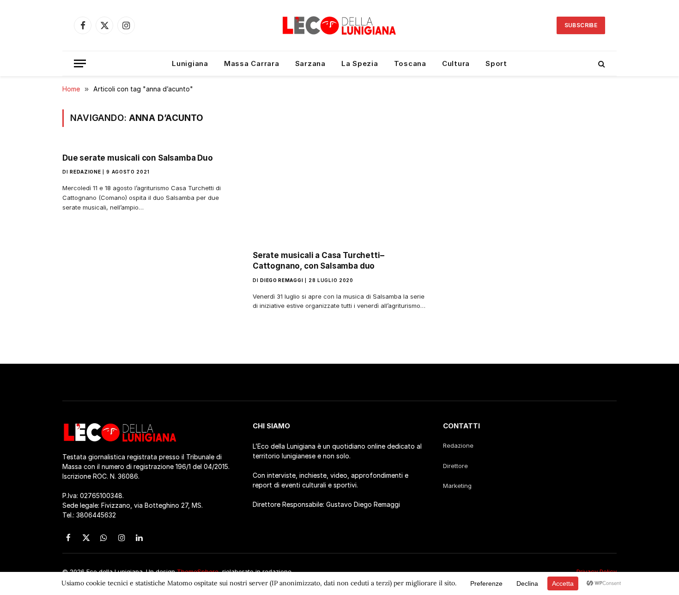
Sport (496, 63)
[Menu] (80, 63)
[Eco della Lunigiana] (339, 25)
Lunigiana (190, 63)
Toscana (410, 63)
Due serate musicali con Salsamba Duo (137, 157)
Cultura (456, 63)
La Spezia (359, 63)
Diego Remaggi (281, 280)
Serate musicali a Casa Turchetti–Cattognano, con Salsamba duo (318, 260)
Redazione (85, 171)
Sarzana (310, 63)
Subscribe (580, 25)
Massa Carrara (251, 63)
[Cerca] (600, 63)
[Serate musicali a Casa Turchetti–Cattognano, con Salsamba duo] (339, 194)
